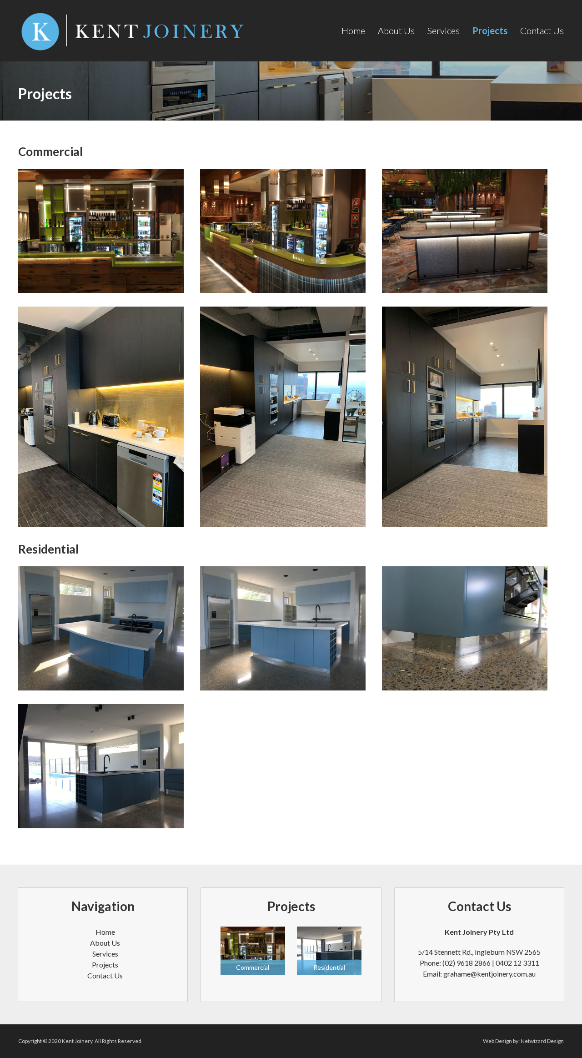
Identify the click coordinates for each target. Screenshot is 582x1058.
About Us (396, 30)
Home (353, 30)
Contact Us (542, 30)
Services (443, 30)
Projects (489, 30)
